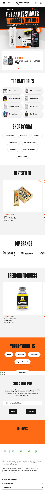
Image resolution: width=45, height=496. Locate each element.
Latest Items (34, 354)
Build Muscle (12, 142)
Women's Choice (29, 149)
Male (13, 412)
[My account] (36, 3)
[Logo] (22, 3)
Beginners (13, 149)
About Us (22, 373)
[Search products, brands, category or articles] (9, 3)
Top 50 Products (22, 362)
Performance (9, 135)
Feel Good (23, 135)
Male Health (22, 156)
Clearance (20, 354)
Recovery (37, 135)
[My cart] (41, 3)
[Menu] (4, 3)
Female (31, 412)
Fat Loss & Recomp (30, 142)
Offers (9, 354)
